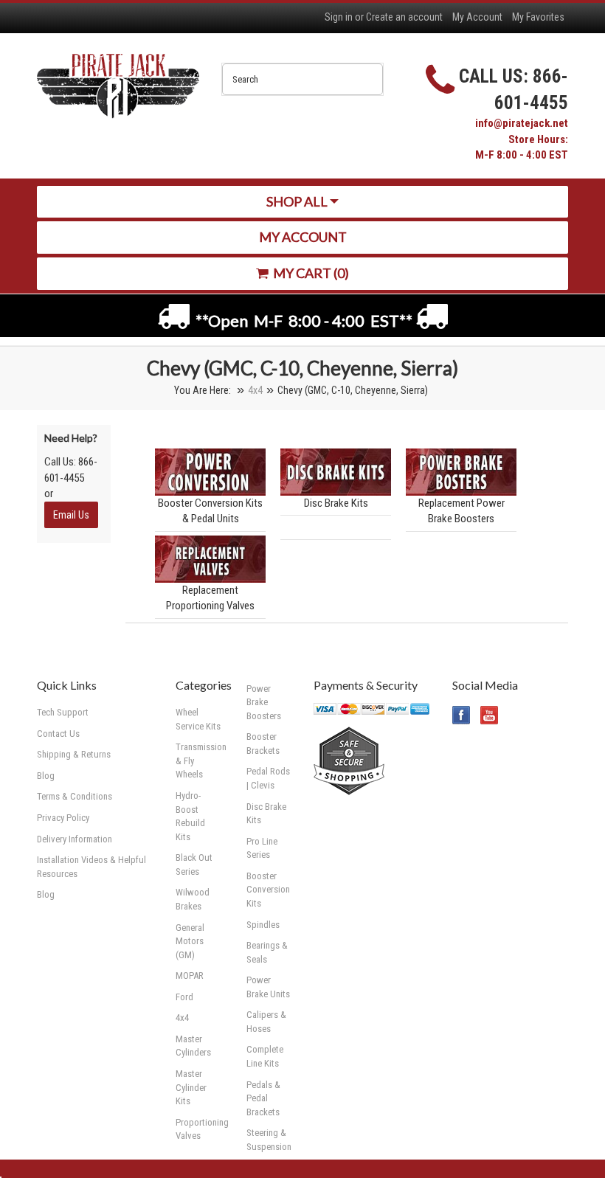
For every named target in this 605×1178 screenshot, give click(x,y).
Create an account (404, 17)
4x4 (255, 390)
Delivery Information (74, 839)
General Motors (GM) (190, 941)
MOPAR (190, 975)
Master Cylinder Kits (191, 1087)
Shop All (298, 201)
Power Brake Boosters (263, 702)
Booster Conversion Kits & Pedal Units (210, 510)
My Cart (310, 273)
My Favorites (538, 17)
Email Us (71, 515)
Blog (46, 894)
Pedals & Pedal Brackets (263, 1098)
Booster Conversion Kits (268, 889)
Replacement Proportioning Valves (210, 597)
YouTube (489, 715)
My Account (477, 17)
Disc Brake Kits (336, 503)
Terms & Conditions (74, 796)
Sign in (339, 17)
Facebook (461, 715)
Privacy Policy (63, 817)
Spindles (263, 924)
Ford (184, 996)
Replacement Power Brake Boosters (461, 510)
